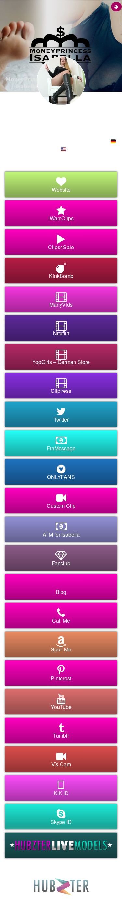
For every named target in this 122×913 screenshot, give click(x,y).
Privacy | (53, 899)
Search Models (91, 899)
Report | (69, 899)
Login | (24, 899)
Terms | (38, 899)
